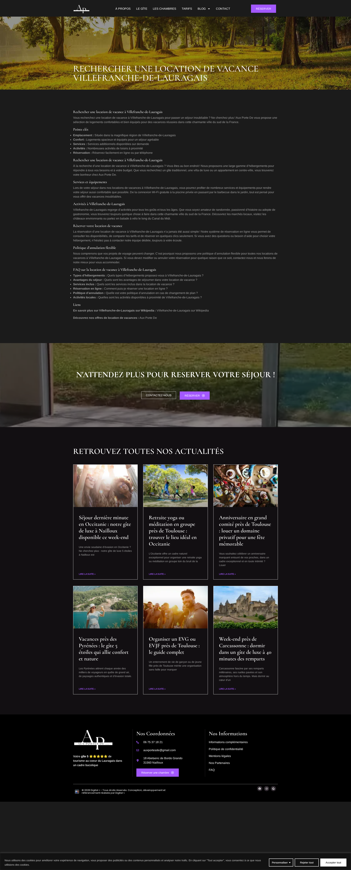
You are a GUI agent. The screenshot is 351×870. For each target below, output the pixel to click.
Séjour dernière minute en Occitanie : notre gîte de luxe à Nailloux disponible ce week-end (105, 527)
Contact (223, 8)
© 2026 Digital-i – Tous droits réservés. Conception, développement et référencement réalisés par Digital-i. (123, 791)
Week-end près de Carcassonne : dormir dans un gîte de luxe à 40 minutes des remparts (245, 649)
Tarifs (187, 8)
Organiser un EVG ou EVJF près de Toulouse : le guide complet (174, 645)
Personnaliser (280, 862)
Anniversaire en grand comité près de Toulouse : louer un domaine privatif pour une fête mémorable (245, 530)
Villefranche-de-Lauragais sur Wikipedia (183, 310)
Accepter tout (333, 862)
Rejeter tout (307, 862)
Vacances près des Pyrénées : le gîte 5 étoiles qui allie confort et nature (104, 649)
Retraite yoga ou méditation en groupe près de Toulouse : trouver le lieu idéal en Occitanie (173, 530)
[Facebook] (259, 788)
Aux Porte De (148, 317)
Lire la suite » (87, 574)
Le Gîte (141, 8)
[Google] (273, 788)
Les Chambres (164, 8)
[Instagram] (266, 788)
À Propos (123, 8)
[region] (175, 861)
